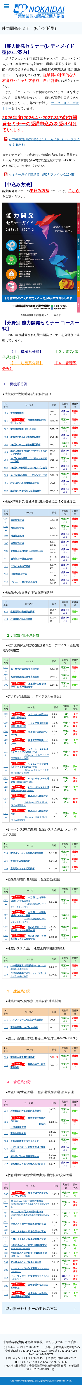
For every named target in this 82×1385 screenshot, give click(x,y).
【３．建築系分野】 (26, 363)
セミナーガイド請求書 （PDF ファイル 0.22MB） (43, 174)
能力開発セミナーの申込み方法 (31, 1308)
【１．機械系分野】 (26, 352)
